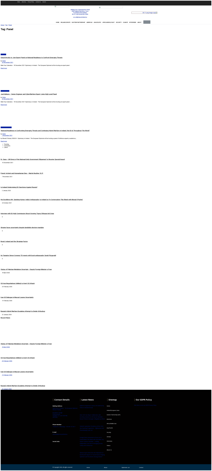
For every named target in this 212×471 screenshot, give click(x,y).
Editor (4, 61)
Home (2, 25)
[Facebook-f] (162, 3)
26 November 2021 (7, 99)
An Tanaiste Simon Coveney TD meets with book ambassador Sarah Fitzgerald (28, 255)
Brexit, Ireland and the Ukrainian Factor (14, 241)
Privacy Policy (31, 1)
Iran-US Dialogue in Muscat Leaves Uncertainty (17, 297)
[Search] (152, 22)
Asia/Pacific (97, 22)
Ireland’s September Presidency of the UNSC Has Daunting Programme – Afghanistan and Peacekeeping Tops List (92, 428)
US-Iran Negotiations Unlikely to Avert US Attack (18, 283)
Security (119, 22)
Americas (89, 22)
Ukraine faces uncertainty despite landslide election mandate (22, 227)
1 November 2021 (7, 135)
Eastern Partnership (78, 22)
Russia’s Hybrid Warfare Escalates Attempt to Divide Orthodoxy (23, 311)
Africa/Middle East (109, 22)
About (18, 1)
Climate (125, 22)
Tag (6, 25)
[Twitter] (166, 3)
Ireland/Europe (65, 22)
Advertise (24, 1)
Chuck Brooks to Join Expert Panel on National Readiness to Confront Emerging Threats (31, 58)
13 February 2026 (7, 375)
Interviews (132, 22)
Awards (44, 1)
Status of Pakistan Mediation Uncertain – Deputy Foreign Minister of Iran (26, 269)
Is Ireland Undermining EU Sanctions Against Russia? (19, 187)
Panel (10, 25)
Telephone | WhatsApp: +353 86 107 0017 (64, 426)
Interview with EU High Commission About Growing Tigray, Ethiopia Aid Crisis (27, 213)
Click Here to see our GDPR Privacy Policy (145, 405)
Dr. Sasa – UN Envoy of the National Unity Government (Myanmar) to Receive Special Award (33, 159)
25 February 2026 (7, 361)
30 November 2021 (7, 62)
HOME (57, 22)
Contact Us (38, 1)
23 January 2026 (7, 389)
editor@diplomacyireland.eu (60, 434)
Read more (4, 68)
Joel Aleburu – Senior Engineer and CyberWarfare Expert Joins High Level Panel (29, 94)
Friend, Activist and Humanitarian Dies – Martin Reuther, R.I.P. (22, 173)
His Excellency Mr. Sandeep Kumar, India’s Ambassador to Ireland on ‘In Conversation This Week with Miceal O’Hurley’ (42, 200)
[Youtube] (171, 3)
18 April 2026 (6, 347)
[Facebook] (55, 445)
